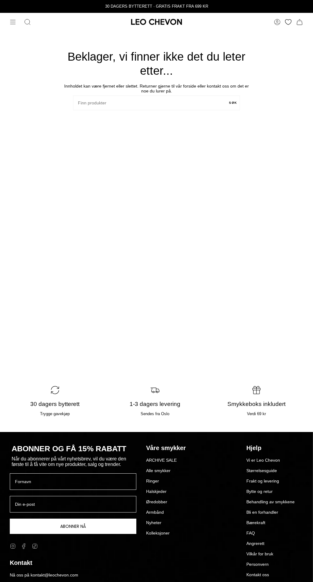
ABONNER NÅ (73, 526)
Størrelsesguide (261, 470)
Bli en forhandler (262, 512)
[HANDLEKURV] (299, 22)
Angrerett (255, 543)
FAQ (250, 533)
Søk (233, 102)
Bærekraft (255, 522)
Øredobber (156, 501)
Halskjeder (156, 491)
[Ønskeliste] (288, 22)
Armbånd (155, 512)
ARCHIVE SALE (161, 460)
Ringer (152, 481)
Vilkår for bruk (259, 553)
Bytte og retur (259, 491)
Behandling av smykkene (270, 501)
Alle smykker (158, 470)
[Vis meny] (12, 22)
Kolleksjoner (158, 533)
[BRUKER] (277, 22)
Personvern (257, 564)
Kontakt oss (257, 574)
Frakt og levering (262, 481)
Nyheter (153, 522)
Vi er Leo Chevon (263, 460)
